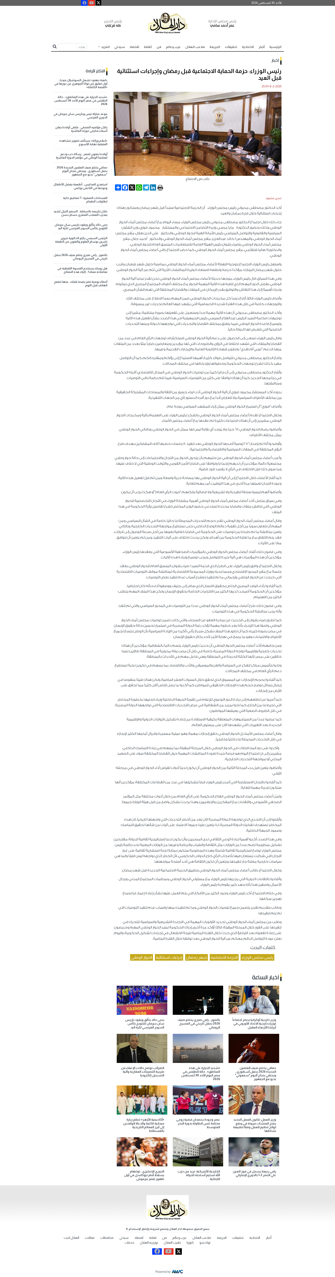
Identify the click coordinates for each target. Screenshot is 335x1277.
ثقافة (148, 47)
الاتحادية (248, 47)
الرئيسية (275, 47)
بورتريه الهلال (149, 1242)
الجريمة (215, 47)
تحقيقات (231, 47)
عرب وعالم (173, 47)
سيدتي (119, 47)
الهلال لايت (71, 1238)
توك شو (204, 1242)
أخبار (262, 47)
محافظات (107, 1238)
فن (159, 47)
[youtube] (91, 3)
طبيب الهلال (172, 1242)
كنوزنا (190, 1242)
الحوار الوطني (141, 957)
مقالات (90, 1238)
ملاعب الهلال (195, 47)
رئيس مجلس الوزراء (257, 957)
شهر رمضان (196, 957)
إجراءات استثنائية (169, 957)
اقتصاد (134, 47)
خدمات (129, 1242)
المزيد (105, 47)
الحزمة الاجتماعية (224, 957)
